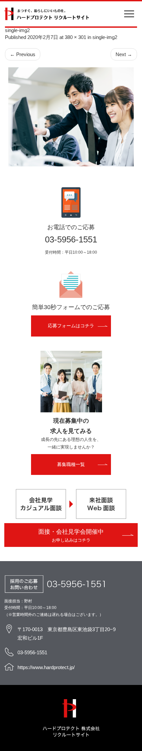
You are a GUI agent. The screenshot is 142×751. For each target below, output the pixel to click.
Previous (22, 54)
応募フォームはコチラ (71, 325)
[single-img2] (71, 116)
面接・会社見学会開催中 (71, 535)
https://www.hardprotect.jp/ (46, 667)
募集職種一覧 (71, 464)
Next (124, 54)
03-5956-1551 (71, 239)
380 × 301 (75, 37)
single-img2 (104, 37)
